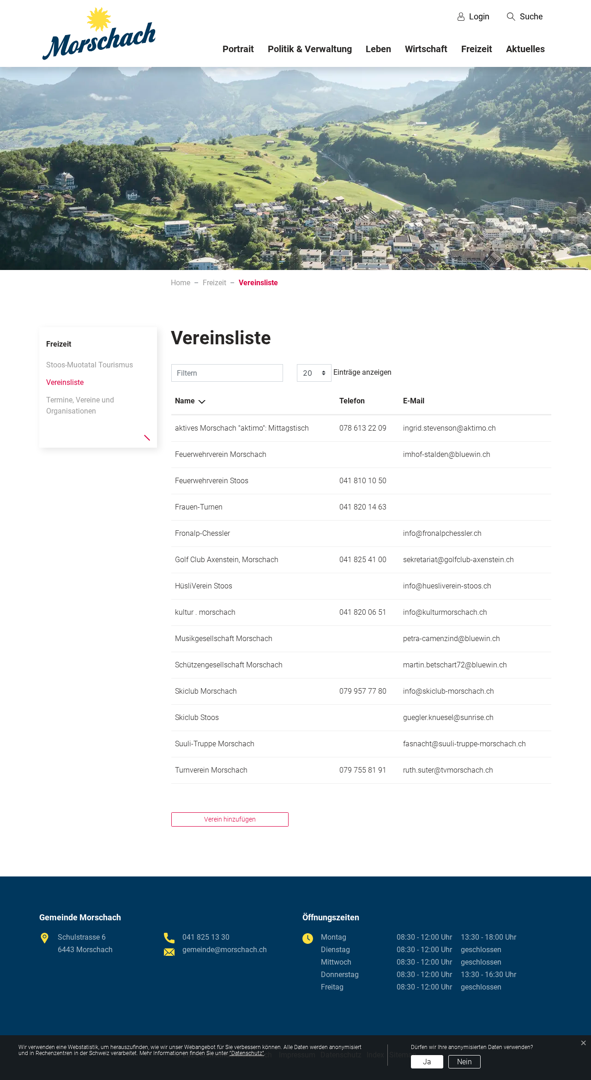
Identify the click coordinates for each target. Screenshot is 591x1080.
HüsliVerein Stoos (203, 586)
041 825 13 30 (205, 937)
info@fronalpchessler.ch (442, 533)
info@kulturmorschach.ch (445, 612)
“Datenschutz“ (246, 1053)
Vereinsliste (65, 384)
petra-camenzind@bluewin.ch (451, 638)
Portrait (238, 48)
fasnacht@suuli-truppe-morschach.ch (464, 743)
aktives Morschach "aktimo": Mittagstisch (242, 428)
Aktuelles (525, 48)
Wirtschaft (426, 48)
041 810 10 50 (362, 480)
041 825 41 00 (362, 559)
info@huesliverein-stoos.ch (447, 586)
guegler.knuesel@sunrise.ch (448, 717)
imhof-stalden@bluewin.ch (446, 454)
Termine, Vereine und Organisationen (80, 405)
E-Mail (413, 400)
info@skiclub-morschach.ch (448, 691)
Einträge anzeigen (362, 372)
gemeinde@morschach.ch (224, 949)
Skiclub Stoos (197, 717)
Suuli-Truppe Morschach (214, 743)
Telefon (352, 400)
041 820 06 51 (362, 612)
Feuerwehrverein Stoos (211, 480)
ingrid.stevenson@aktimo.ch (449, 428)
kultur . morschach (205, 612)
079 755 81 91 (362, 770)
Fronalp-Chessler (202, 533)
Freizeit (476, 48)
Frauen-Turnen (199, 507)
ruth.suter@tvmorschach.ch (448, 770)
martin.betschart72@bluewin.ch (455, 664)
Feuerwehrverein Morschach (220, 454)
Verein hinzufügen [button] (230, 819)
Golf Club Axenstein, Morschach (226, 559)
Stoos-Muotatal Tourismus (89, 364)
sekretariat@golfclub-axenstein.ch (458, 559)
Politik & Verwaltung (310, 48)
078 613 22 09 (362, 428)
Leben (378, 48)
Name (185, 400)
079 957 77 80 (362, 691)
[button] (525, 16)
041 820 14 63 (362, 507)
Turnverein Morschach (211, 770)
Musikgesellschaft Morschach (223, 638)
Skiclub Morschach (206, 691)
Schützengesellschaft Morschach (229, 664)
